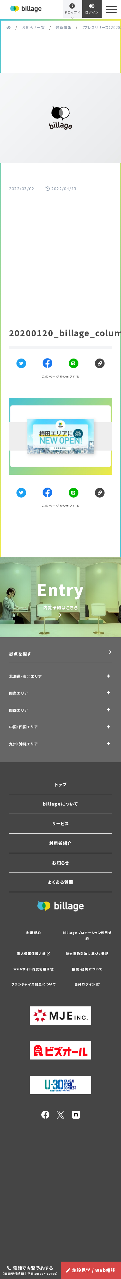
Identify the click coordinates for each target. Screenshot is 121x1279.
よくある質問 (60, 882)
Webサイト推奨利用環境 (34, 969)
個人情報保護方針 (32, 953)
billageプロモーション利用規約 (87, 935)
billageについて (60, 804)
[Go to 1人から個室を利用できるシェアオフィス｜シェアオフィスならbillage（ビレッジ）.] (8, 27)
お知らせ (60, 863)
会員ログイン (85, 984)
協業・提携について (87, 969)
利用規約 (33, 932)
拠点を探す (20, 654)
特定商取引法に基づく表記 (87, 953)
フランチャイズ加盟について (34, 984)
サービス (60, 823)
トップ (61, 784)
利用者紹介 (60, 843)
